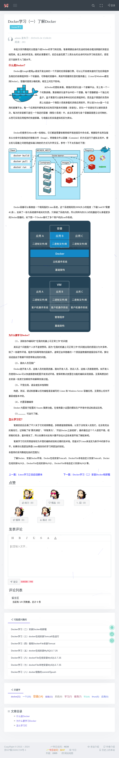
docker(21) (15, 697)
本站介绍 (94, 746)
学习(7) (68, 696)
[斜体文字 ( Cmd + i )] (26, 538)
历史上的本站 (108, 750)
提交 (15, 582)
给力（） (29, 503)
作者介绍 (110, 746)
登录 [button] (112, 5)
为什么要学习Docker (26, 721)
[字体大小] (48, 538)
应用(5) (104, 696)
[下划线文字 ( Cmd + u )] (33, 538)
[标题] (12, 538)
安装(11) (49, 697)
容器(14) (38, 696)
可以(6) (87, 697)
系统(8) (58, 696)
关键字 (16, 690)
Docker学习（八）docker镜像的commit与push (33, 672)
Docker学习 (16, 27)
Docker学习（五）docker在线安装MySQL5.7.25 (34, 650)
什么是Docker (23, 716)
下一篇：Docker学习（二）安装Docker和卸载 (86, 474)
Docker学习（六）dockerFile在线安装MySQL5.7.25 (36, 658)
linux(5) (95, 696)
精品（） (56, 503)
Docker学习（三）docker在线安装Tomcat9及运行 (35, 636)
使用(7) (78, 696)
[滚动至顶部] (112, 634)
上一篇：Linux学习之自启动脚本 (25, 474)
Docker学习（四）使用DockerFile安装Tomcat (33, 643)
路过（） (47, 520)
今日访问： (56, 750)
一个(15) (27, 696)
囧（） (83, 503)
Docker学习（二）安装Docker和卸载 (29, 629)
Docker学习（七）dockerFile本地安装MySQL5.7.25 (36, 665)
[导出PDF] (112, 627)
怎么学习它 (21, 725)
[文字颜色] (55, 538)
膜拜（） (20, 520)
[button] (93, 5)
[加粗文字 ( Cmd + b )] (19, 538)
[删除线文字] (41, 538)
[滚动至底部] (112, 640)
